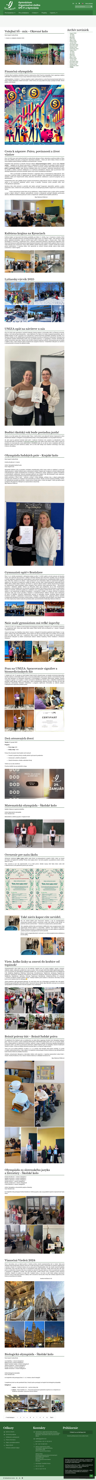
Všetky (72, 67)
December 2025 (74, 44)
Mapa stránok (9, 1445)
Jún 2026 (72, 36)
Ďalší (51, 1417)
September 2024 (74, 65)
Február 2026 (73, 41)
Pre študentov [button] (9, 13)
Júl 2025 (72, 51)
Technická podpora (11, 1434)
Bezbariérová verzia (9, 1478)
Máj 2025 (72, 54)
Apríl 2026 (72, 39)
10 (47, 1417)
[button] (79, 3)
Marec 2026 (73, 40)
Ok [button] (91, 1476)
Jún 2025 (72, 53)
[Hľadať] (91, 7)
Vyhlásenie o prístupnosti (12, 1437)
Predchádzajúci (10, 1417)
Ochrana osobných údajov (13, 1447)
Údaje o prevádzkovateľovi (13, 1442)
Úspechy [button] (53, 13)
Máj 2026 (72, 37)
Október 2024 (73, 64)
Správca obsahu (10, 1431)
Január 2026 (73, 43)
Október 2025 (73, 47)
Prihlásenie (89, 3)
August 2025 (73, 50)
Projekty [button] (44, 13)
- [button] (20, 1478)
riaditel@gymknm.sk (41, 1438)
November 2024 (74, 63)
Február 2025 (73, 58)
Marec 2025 (73, 57)
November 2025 (74, 46)
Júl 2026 (72, 34)
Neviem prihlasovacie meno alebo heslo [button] (77, 1436)
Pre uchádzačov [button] (24, 13)
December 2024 (74, 61)
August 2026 (73, 33)
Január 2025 (73, 60)
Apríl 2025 (72, 55)
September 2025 (74, 48)
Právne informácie (10, 1439)
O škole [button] (34, 13)
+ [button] (17, 1478)
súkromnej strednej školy (31, 441)
